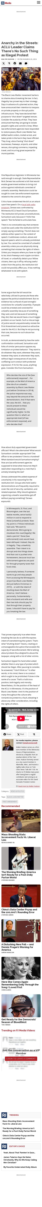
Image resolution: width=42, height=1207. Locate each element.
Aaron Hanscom (7, 952)
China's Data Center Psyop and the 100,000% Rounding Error (19, 911)
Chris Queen (6, 990)
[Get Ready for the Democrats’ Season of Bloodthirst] (21, 1005)
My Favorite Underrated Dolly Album (20, 1167)
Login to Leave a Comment (21, 1059)
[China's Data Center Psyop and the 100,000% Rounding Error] (21, 895)
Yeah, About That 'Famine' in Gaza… (19, 1153)
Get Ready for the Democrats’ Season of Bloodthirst (18, 1021)
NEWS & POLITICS (17, 791)
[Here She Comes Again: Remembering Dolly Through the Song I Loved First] (21, 968)
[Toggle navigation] (38, 3)
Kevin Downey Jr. (8, 842)
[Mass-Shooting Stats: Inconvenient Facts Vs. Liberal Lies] (21, 820)
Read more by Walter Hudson (29, 786)
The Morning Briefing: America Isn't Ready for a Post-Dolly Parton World (18, 875)
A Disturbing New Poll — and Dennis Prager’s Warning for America (17, 947)
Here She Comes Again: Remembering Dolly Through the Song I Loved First (20, 984)
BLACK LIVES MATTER (15, 797)
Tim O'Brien (5, 1025)
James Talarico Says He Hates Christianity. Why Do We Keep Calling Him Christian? (20, 1160)
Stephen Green (7, 915)
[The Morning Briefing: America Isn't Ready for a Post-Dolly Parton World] (21, 858)
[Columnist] (8, 745)
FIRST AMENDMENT (10, 802)
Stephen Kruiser (7, 880)
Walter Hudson (7, 59)
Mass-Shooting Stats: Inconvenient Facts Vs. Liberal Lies (18, 837)
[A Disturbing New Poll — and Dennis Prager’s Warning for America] (21, 930)
